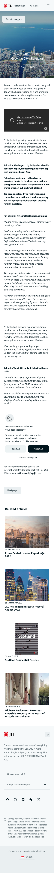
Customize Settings (25, 457)
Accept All (38, 448)
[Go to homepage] (9, 734)
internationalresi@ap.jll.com (26, 473)
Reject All (16, 448)
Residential (19, 5)
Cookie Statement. (31, 441)
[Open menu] (48, 5)
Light (35, 5)
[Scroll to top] (47, 734)
